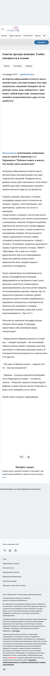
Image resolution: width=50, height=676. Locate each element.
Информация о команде (11, 563)
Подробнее (16, 631)
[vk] (22, 457)
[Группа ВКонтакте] (4, 550)
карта (6, 65)
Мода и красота (15, 35)
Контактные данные (10, 581)
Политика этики (8, 568)
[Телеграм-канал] (10, 550)
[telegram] (29, 457)
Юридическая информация (12, 576)
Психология (28, 35)
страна (28, 65)
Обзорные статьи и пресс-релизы (14, 585)
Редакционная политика (11, 572)
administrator (27, 74)
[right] (47, 36)
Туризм (38, 35)
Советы (4, 35)
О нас (5, 559)
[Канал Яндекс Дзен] (15, 550)
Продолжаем (9, 153)
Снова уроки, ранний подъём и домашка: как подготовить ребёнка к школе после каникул (23, 474)
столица (17, 65)
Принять (41, 42)
